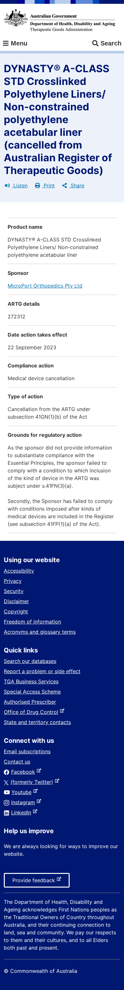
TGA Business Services (31, 681)
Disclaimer (16, 601)
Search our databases (30, 661)
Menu (18, 43)
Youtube (22, 792)
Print (48, 185)
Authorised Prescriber (30, 702)
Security (14, 591)
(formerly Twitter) (33, 782)
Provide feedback (35, 882)
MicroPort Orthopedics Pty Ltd (45, 285)
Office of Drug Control (32, 712)
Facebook (24, 772)
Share (76, 185)
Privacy (13, 581)
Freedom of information (32, 621)
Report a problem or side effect (42, 671)
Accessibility (19, 571)
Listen (20, 185)
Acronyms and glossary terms (40, 632)
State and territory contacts (37, 722)
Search (110, 43)
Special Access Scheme (32, 691)
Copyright (16, 611)
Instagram (24, 802)
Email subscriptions (27, 751)
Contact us (17, 761)
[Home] (59, 20)
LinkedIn (22, 812)
